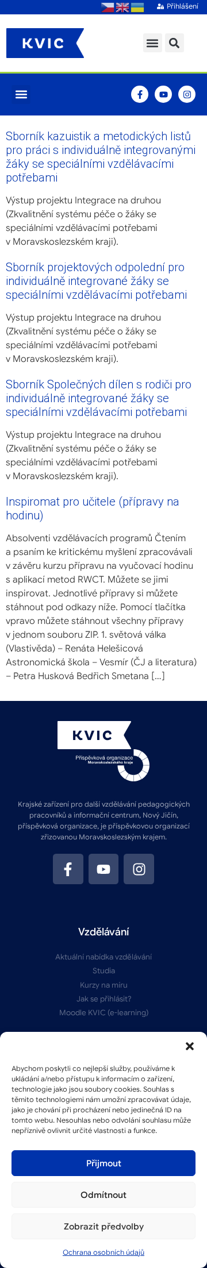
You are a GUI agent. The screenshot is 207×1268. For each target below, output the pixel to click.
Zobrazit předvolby (104, 1226)
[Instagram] (186, 94)
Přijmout (103, 1163)
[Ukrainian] (138, 7)
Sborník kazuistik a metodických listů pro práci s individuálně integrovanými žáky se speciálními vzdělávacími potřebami (100, 156)
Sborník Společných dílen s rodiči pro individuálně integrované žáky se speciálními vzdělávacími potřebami (98, 398)
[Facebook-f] (139, 94)
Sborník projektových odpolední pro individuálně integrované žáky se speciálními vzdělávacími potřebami (96, 281)
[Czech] (108, 7)
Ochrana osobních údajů (103, 1252)
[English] (123, 7)
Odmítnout (103, 1195)
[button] (189, 1046)
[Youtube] (163, 94)
